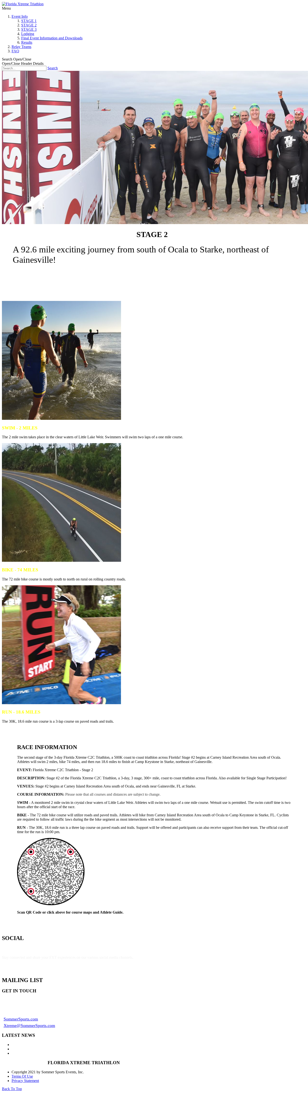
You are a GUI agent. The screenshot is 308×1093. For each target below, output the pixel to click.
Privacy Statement (25, 1081)
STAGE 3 (29, 29)
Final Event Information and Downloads (52, 38)
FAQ (15, 51)
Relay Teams (21, 47)
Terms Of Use (22, 1076)
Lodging (27, 34)
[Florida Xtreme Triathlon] (23, 4)
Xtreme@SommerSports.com (29, 1025)
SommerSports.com (21, 1019)
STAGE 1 (29, 21)
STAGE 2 (29, 25)
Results (26, 42)
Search (52, 68)
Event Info (20, 16)
